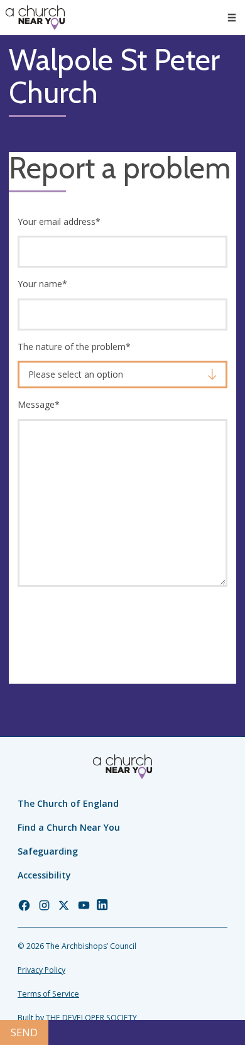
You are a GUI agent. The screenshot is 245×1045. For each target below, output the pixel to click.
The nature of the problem (74, 347)
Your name (42, 284)
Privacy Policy (41, 970)
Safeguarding (48, 851)
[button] (232, 17)
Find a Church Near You (69, 827)
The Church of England (68, 803)
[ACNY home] (35, 17)
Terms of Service (48, 993)
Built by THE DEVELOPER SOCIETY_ (79, 1017)
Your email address (59, 221)
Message (39, 404)
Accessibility (44, 875)
